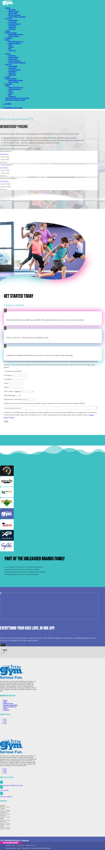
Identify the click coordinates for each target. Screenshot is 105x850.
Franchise (8, 38)
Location (7, 104)
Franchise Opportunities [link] (10, 705)
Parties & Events (11, 32)
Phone (6, 387)
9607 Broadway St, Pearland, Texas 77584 (11, 785)
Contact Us (12, 27)
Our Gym (8, 18)
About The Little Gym (15, 41)
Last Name (8, 379)
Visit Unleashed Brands (10, 843)
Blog (9, 48)
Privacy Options (26, 848)
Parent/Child (12, 13)
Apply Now (12, 29)
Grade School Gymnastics (17, 17)
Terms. (12, 417)
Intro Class (18, 108)
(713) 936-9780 (4, 790)
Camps (7, 31)
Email (6, 383)
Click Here (2, 644)
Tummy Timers (13, 11)
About (7, 40)
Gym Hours (12, 22)
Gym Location (9, 391)
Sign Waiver (12, 25)
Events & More (13, 36)
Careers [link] (5, 708)
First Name (8, 375)
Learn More (25, 98)
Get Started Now (4, 154)
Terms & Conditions (10, 848)
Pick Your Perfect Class (13, 98)
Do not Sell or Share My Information (41, 848)
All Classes (12, 9)
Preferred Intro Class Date (12, 399)
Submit (6, 421)
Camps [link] (5, 702)
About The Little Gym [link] (9, 706)
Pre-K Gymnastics (14, 15)
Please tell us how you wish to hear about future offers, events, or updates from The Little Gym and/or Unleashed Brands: (44, 403)
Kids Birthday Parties (15, 34)
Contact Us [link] (6, 710)
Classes (7, 8)
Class (6, 395)
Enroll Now (8, 108)
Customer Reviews (14, 24)
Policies (19, 848)
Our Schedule (13, 20)
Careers (11, 47)
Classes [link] (5, 700)
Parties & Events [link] (8, 703)
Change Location (19, 100)
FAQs (10, 45)
